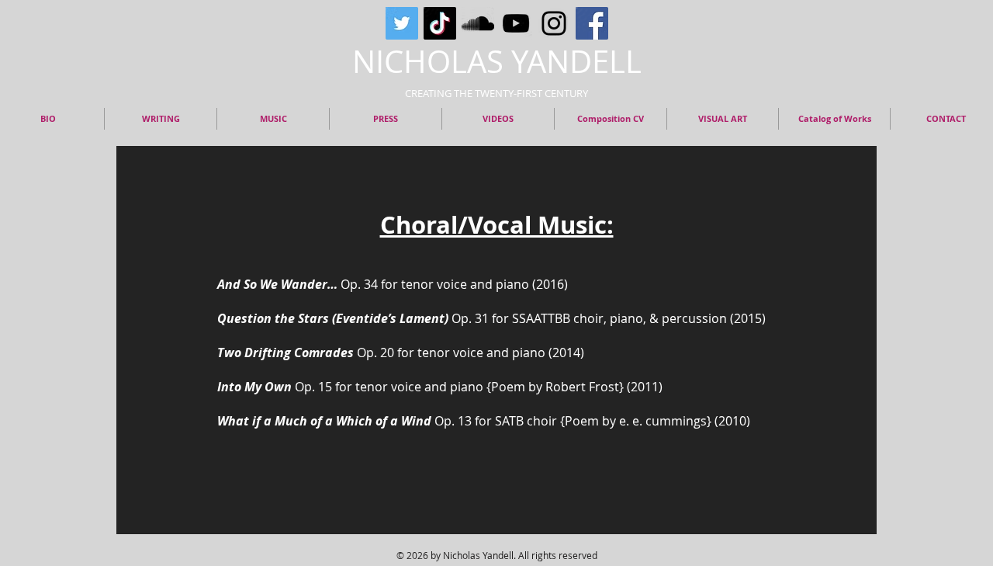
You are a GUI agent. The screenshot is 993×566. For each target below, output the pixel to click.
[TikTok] (440, 23)
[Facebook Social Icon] (592, 23)
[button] (834, 119)
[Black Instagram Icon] (554, 23)
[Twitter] (402, 23)
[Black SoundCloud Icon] (478, 23)
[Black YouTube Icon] (516, 23)
